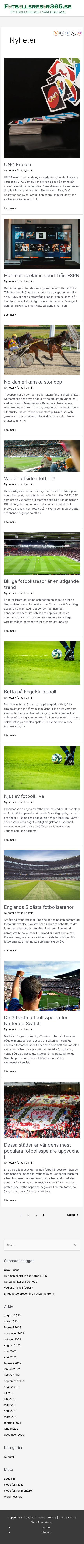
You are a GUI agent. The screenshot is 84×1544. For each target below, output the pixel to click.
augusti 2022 (12, 1345)
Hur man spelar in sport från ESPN (41, 275)
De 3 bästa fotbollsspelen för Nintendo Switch (36, 1020)
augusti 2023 (12, 1315)
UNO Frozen (17, 164)
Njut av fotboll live (24, 796)
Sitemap (46, 1532)
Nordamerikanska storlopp (33, 382)
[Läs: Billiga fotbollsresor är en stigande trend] (42, 553)
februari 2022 (12, 1363)
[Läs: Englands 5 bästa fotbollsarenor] (42, 875)
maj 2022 (10, 1351)
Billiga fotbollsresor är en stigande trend (29, 1293)
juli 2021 (9, 1393)
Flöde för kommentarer (18, 1490)
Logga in (9, 1478)
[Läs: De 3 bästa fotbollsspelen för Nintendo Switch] (42, 985)
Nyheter (9, 170)
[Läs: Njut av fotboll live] (42, 767)
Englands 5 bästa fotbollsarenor (39, 907)
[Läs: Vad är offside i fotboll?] (42, 455)
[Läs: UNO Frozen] (42, 107)
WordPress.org (13, 1496)
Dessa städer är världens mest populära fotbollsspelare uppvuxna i (42, 1151)
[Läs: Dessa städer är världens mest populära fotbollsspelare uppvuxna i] (42, 1109)
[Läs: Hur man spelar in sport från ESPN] (42, 243)
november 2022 (14, 1333)
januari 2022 (12, 1369)
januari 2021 (11, 1428)
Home (46, 1527)
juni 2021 (9, 1398)
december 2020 (14, 1434)
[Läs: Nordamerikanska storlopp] (42, 349)
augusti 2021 (12, 1387)
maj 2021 (9, 1404)
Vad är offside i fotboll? (29, 478)
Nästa (72, 1215)
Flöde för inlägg (13, 1484)
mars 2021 (10, 1416)
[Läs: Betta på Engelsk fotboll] (42, 662)
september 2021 (14, 1381)
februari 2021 (12, 1422)
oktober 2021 (12, 1375)
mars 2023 (11, 1321)
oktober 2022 (12, 1339)
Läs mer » (10, 208)
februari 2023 (12, 1327)
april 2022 (10, 1357)
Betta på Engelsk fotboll (30, 692)
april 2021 (10, 1410)
